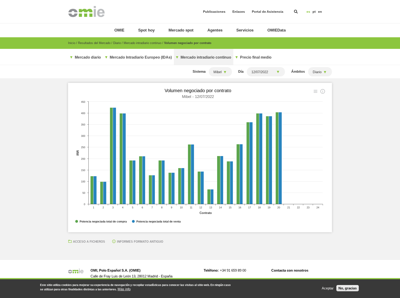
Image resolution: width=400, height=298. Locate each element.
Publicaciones (214, 11)
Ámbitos (298, 71)
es (308, 11)
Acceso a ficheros (89, 241)
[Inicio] (86, 11)
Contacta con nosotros (289, 270)
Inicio (71, 43)
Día (241, 71)
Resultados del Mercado (94, 43)
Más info (124, 289)
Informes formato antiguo (140, 241)
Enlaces (238, 11)
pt (314, 11)
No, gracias (347, 288)
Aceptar (328, 288)
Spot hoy (146, 30)
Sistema (199, 71)
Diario (117, 43)
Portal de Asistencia (267, 11)
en (320, 11)
